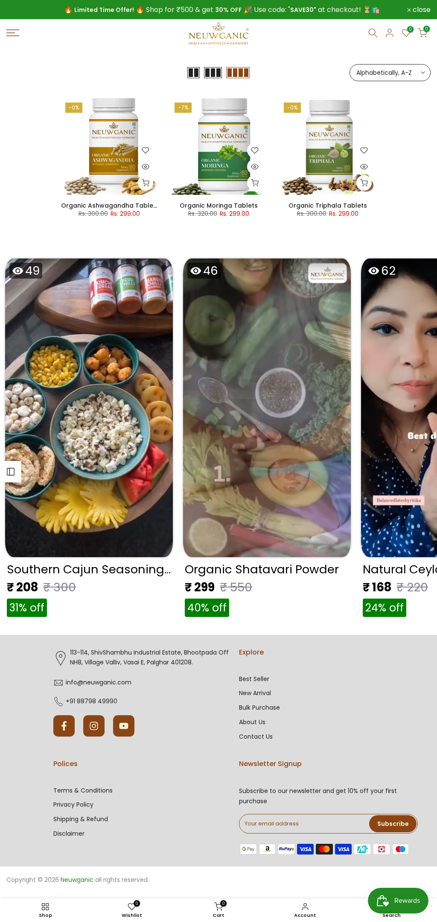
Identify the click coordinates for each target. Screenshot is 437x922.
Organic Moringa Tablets (219, 205)
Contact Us (256, 737)
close (20, 9)
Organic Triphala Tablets (327, 205)
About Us (252, 722)
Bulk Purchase (259, 708)
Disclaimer (68, 834)
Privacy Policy (73, 805)
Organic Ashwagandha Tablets (110, 205)
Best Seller (254, 679)
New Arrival (255, 693)
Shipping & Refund (80, 819)
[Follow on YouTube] (123, 726)
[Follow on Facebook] (64, 726)
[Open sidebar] (10, 471)
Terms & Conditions (83, 791)
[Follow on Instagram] (94, 726)
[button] (89, 440)
